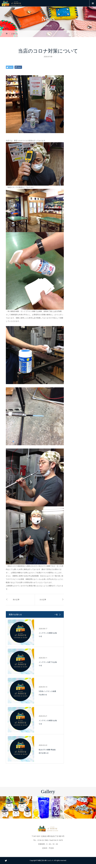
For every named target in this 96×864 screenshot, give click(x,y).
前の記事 (16, 599)
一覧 (56, 615)
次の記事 (43, 599)
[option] (16, 807)
